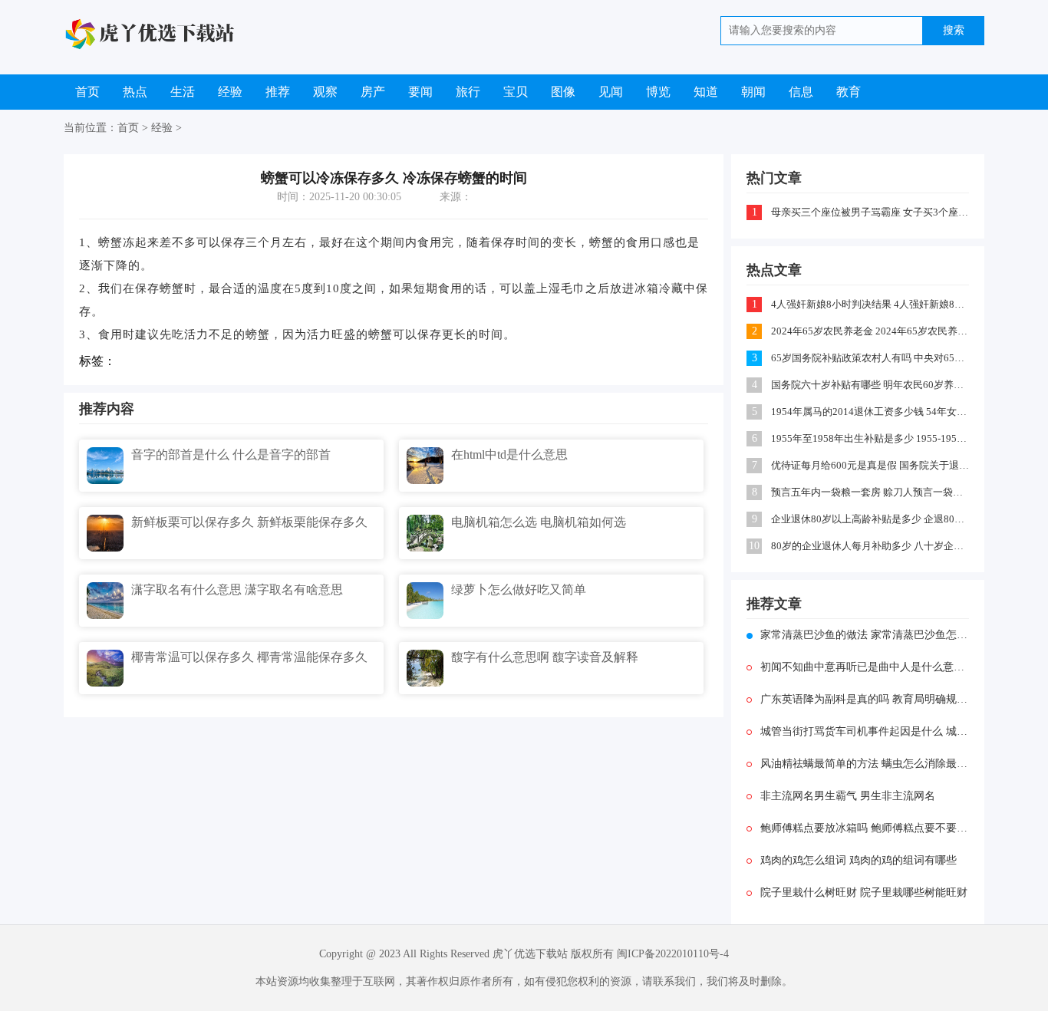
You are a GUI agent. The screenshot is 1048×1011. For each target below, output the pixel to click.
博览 (658, 91)
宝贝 (515, 91)
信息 (801, 91)
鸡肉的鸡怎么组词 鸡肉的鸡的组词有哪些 (858, 860)
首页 (87, 91)
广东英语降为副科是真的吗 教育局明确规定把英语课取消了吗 (864, 699)
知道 (706, 91)
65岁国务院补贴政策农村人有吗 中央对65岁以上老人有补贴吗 (871, 358)
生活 (182, 91)
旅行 (468, 91)
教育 (848, 91)
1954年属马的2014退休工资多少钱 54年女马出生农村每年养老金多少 (871, 411)
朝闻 (753, 91)
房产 (373, 91)
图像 (563, 91)
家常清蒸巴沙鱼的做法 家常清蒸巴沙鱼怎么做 (864, 635)
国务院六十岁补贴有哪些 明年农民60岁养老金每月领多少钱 (871, 384)
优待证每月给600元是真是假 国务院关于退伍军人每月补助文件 (871, 465)
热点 (135, 91)
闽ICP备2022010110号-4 (673, 954)
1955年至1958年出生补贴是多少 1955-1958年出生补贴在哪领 (871, 438)
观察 (325, 91)
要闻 (420, 91)
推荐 (277, 91)
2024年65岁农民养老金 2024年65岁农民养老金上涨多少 (871, 331)
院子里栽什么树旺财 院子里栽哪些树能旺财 (863, 892)
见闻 (610, 91)
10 (754, 546)
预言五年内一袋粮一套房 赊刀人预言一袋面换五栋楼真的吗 (871, 492)
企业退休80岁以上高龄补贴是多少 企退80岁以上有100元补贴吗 (871, 519)
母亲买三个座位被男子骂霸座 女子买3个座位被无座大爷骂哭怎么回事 (871, 212)
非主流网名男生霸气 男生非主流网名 (847, 796)
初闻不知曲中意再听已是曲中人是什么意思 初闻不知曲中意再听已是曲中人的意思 (864, 667)
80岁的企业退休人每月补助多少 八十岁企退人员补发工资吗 (871, 546)
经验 (230, 91)
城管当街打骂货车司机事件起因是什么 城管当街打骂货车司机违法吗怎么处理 (864, 731)
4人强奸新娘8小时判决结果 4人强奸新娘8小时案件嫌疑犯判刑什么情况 (871, 304)
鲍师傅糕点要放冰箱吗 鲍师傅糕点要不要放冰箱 (864, 828)
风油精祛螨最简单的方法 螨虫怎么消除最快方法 (864, 763)
